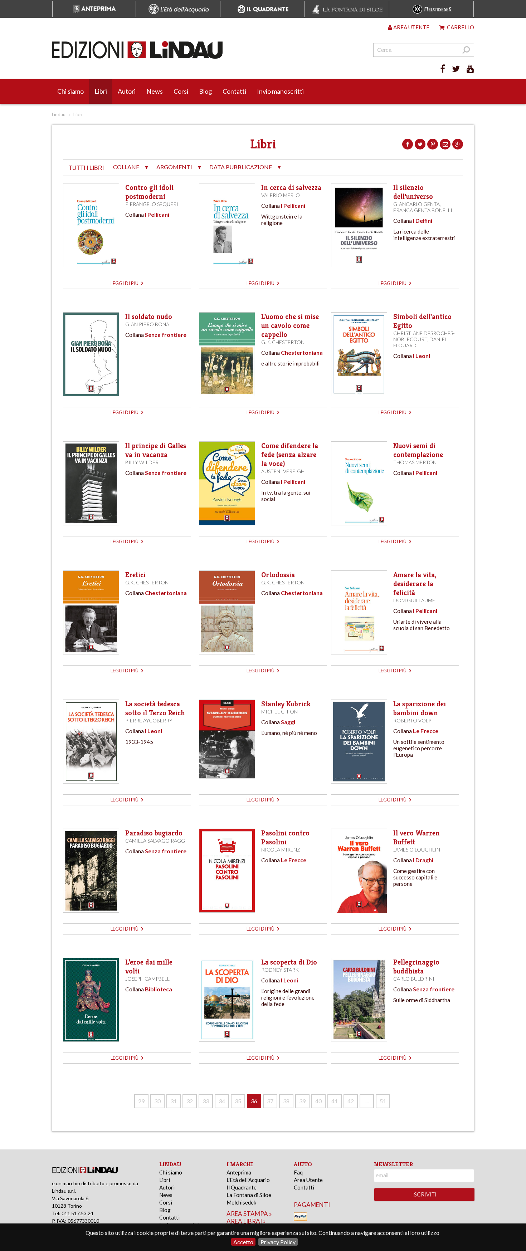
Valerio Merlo (280, 195)
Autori (127, 91)
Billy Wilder (142, 462)
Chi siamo (70, 91)
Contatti (234, 91)
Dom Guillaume (414, 600)
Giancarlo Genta (416, 204)
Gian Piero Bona (147, 324)
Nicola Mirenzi (281, 850)
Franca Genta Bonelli (422, 210)
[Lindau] (189, 50)
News (154, 91)
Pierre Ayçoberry (148, 720)
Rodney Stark (280, 970)
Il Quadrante (242, 1187)
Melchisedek (241, 1202)
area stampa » (249, 1213)
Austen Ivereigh (283, 471)
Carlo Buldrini (413, 979)
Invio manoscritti (280, 91)
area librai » (246, 1221)
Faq (298, 1172)
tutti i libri (86, 168)
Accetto (243, 1241)
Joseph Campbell (147, 979)
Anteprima (239, 1172)
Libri (100, 91)
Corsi (181, 91)
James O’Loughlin (416, 850)
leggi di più (125, 283)
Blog (205, 91)
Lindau (58, 114)
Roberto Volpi (413, 720)
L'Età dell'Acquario (248, 1180)
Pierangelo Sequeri (151, 204)
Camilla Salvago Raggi (156, 841)
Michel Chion (279, 711)
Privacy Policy (278, 1241)
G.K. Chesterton (283, 342)
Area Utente (308, 1180)
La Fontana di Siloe (249, 1195)
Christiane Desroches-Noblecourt (424, 336)
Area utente (410, 27)
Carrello (460, 27)
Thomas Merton (415, 462)
